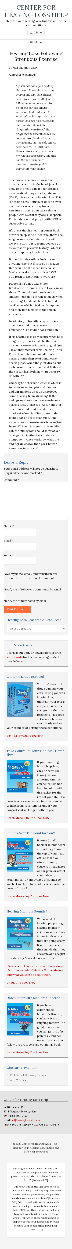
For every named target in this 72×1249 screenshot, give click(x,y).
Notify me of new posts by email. (25, 600)
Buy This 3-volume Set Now (25, 735)
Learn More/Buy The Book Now (28, 817)
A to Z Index (18, 1080)
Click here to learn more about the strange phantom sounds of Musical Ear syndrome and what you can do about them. (35, 970)
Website (9, 555)
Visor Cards (14, 657)
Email (8, 540)
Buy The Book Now (22, 982)
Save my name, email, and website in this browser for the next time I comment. (30, 576)
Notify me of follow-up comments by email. (33, 589)
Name (9, 526)
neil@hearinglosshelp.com (25, 1120)
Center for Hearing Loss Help (36, 11)
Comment (11, 480)
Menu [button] (38, 32)
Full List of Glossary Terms (28, 1075)
